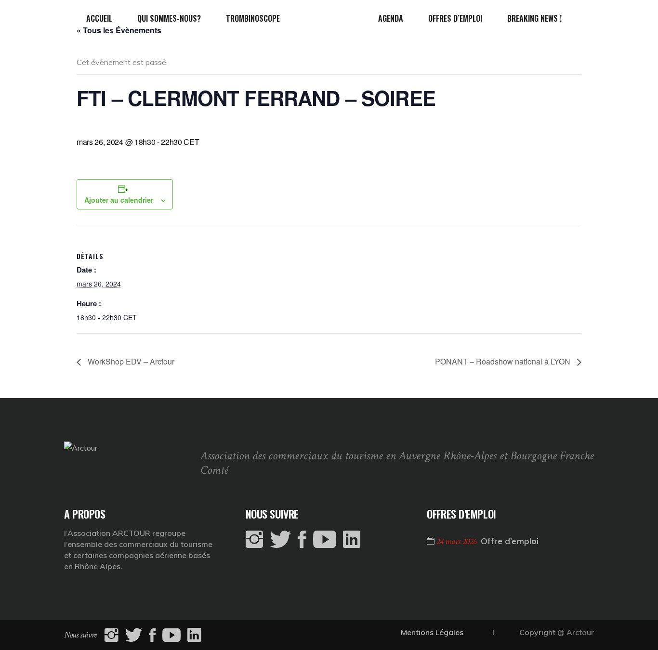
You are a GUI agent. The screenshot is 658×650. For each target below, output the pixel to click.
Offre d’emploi (510, 540)
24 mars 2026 (457, 541)
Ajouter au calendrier (118, 200)
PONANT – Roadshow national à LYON (503, 361)
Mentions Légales (432, 632)
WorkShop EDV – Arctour (130, 361)
